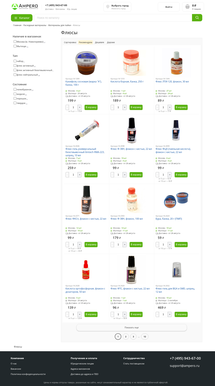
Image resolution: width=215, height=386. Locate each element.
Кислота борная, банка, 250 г (127, 81)
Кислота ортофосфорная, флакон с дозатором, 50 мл (85, 290)
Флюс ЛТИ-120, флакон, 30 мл (172, 81)
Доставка (49, 9)
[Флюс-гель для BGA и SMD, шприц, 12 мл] (176, 283)
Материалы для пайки (59, 25)
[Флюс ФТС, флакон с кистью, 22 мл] (131, 283)
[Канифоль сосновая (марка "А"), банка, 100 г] (86, 76)
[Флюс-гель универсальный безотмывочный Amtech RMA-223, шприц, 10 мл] (86, 144)
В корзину (91, 107)
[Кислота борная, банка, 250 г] (131, 76)
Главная (17, 25)
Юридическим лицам (82, 363)
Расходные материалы (34, 25)
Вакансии (16, 368)
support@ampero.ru (184, 366)
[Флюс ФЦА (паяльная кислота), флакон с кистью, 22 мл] (176, 144)
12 (145, 336)
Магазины (60, 9)
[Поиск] (197, 17)
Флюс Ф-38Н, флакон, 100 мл (127, 218)
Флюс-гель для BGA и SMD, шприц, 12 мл (175, 290)
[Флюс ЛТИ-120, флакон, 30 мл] (176, 76)
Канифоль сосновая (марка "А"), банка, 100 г (84, 83)
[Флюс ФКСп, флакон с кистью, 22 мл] (86, 213)
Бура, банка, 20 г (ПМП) (169, 218)
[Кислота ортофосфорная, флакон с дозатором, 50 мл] (86, 283)
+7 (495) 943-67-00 (185, 358)
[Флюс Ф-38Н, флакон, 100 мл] (131, 213)
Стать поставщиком (133, 363)
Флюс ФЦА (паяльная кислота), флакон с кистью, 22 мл (173, 150)
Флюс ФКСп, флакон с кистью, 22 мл (86, 218)
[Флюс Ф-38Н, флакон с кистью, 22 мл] (131, 144)
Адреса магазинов (80, 368)
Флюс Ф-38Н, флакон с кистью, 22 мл (131, 148)
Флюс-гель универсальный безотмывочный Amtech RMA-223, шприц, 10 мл (85, 152)
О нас (14, 363)
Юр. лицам (72, 9)
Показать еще (132, 327)
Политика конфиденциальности (28, 374)
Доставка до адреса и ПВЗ (84, 374)
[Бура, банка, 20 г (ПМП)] (176, 213)
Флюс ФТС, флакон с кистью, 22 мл (130, 288)
